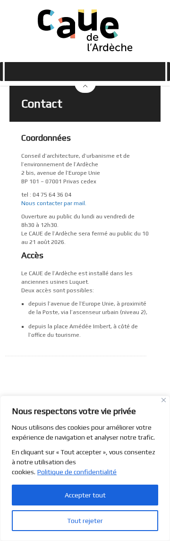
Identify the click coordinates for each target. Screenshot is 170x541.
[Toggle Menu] (4, 71)
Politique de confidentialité (77, 472)
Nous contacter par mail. (53, 203)
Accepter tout (85, 495)
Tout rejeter (85, 520)
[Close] (164, 400)
